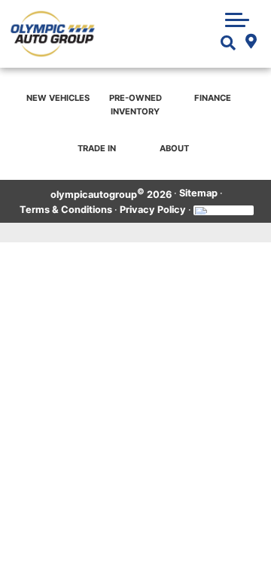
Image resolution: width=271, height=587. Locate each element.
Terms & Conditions (66, 209)
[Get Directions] (250, 43)
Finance (212, 98)
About (174, 148)
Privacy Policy (153, 209)
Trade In (97, 148)
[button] (237, 20)
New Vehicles (58, 98)
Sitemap (198, 193)
